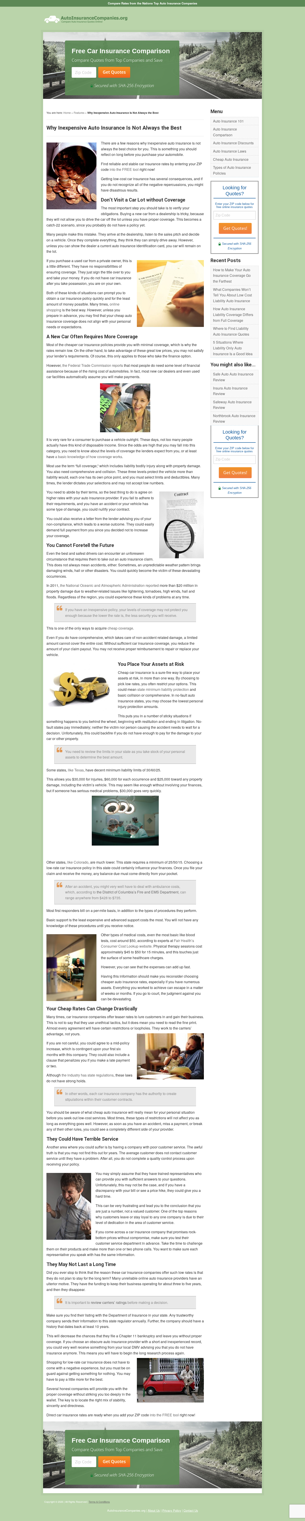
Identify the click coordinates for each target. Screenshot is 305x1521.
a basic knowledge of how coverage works (88, 456)
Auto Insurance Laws (229, 151)
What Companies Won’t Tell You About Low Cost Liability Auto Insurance (232, 295)
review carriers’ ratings (109, 1302)
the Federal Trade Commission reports (92, 365)
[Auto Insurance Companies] (85, 18)
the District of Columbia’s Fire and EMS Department (137, 892)
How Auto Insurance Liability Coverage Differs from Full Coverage (233, 314)
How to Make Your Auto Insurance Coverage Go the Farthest (232, 275)
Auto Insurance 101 (228, 121)
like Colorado (77, 862)
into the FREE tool (124, 169)
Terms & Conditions (99, 1501)
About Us (154, 1510)
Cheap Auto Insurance (231, 159)
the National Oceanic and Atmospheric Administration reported (109, 585)
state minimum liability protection (163, 689)
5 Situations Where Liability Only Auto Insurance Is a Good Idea (233, 348)
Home (67, 112)
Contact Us (191, 1510)
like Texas (76, 770)
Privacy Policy (171, 1510)
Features (79, 112)
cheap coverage (120, 628)
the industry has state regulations (88, 1075)
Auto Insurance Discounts (233, 142)
